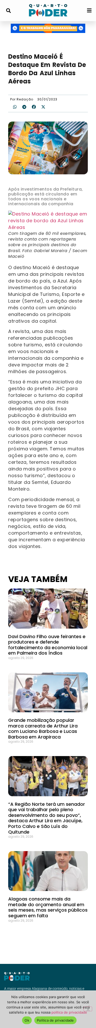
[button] (8, 10)
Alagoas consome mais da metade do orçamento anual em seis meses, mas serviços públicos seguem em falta (48, 907)
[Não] (87, 1009)
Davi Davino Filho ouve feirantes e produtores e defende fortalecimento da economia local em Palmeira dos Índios (47, 644)
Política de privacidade (55, 1020)
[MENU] (89, 10)
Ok (27, 1020)
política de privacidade (69, 1012)
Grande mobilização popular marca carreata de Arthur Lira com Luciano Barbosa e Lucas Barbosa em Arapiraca (43, 728)
